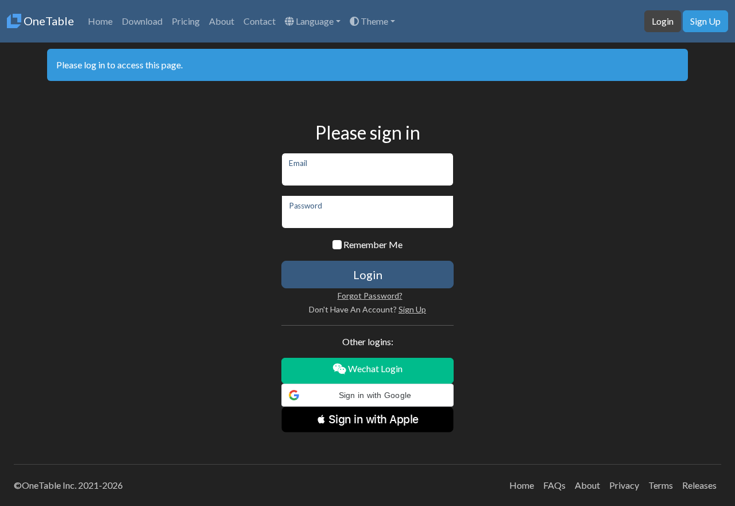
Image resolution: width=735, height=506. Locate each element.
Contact (259, 21)
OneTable (47, 21)
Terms (660, 485)
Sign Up (705, 21)
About (221, 21)
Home (100, 21)
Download (142, 21)
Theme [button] (373, 21)
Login (663, 21)
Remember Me (373, 244)
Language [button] (314, 21)
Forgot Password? (370, 295)
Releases (699, 485)
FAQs (554, 485)
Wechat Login (374, 368)
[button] (367, 395)
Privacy (624, 485)
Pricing (186, 21)
